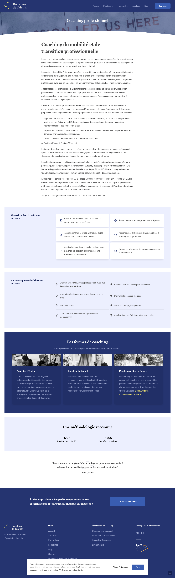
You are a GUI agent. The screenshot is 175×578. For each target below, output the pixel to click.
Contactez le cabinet (127, 501)
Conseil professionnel (101, 540)
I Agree (137, 567)
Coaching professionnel (102, 531)
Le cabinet (136, 6)
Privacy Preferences (120, 567)
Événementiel (98, 545)
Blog (146, 6)
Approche (123, 6)
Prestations (108, 6)
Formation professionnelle (103, 536)
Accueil (96, 6)
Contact (52, 554)
